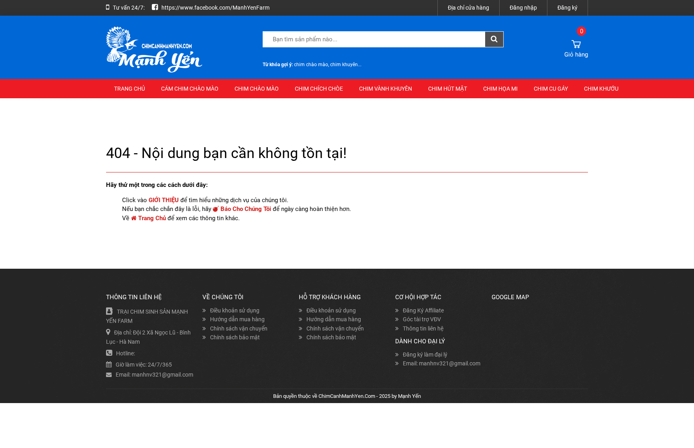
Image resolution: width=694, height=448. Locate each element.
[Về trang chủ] (166, 49)
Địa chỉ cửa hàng (468, 7)
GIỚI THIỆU (164, 200)
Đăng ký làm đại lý (425, 354)
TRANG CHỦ (129, 88)
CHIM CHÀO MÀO (257, 88)
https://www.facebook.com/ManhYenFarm (215, 7)
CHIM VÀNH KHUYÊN (385, 88)
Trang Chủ (151, 218)
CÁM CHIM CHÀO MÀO (189, 88)
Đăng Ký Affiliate (423, 310)
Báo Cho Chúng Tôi (245, 209)
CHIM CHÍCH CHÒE (319, 88)
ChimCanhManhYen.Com (346, 396)
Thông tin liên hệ (423, 328)
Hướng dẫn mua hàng (237, 319)
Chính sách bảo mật (235, 337)
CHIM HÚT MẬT (447, 88)
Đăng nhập (523, 7)
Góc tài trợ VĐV (422, 319)
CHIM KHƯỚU (601, 88)
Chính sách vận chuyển (238, 328)
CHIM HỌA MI (500, 88)
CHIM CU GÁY (551, 88)
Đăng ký (567, 7)
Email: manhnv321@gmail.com (441, 363)
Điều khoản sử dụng (234, 310)
